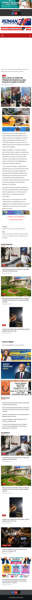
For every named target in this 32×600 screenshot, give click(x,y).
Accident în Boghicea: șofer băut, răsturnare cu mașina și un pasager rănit (14, 420)
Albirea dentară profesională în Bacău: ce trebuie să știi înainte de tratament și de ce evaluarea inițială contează (15, 300)
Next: (15, 235)
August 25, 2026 (6, 273)
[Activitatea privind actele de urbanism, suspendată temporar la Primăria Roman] (16, 257)
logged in (11, 345)
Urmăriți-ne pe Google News (16, 216)
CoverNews (12, 597)
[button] (2, 35)
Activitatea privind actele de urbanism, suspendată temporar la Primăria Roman (15, 270)
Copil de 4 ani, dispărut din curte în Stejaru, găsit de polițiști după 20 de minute (16, 330)
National (4, 545)
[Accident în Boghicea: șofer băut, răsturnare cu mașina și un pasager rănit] (16, 537)
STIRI (4, 75)
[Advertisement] (16, 52)
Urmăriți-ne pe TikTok (16, 219)
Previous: (13, 228)
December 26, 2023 (7, 84)
